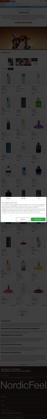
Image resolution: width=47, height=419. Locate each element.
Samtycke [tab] (8, 198)
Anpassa (22, 219)
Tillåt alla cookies (38, 219)
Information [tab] (23, 198)
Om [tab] (39, 198)
